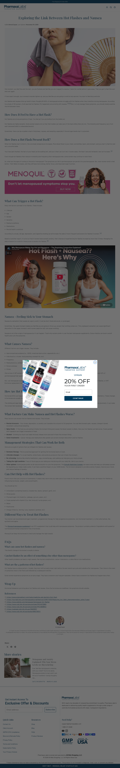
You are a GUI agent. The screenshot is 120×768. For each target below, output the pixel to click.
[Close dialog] (95, 362)
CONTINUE (78, 398)
